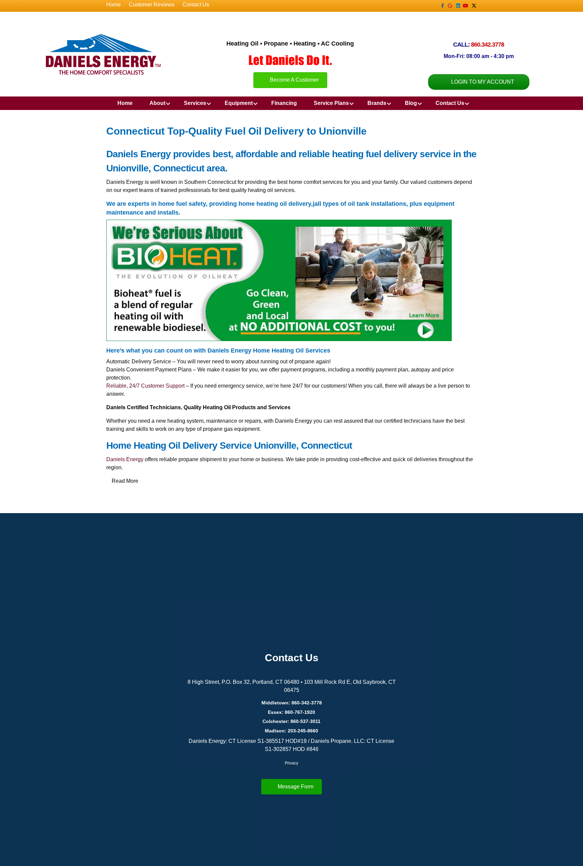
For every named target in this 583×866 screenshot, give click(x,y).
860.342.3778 (487, 44)
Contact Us (196, 4)
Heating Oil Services (301, 350)
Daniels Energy (124, 459)
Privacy (291, 763)
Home (113, 4)
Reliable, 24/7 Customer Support (145, 386)
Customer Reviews (151, 4)
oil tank (358, 203)
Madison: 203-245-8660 (291, 730)
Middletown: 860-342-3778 (291, 702)
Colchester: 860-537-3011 (291, 721)
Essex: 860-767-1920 (291, 712)
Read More (125, 481)
